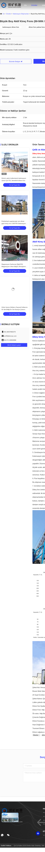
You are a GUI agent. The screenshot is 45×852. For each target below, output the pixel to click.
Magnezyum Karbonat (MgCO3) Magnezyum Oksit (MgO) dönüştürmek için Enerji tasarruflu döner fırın (14, 266)
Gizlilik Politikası (6, 845)
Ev (25, 5)
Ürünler (34, 5)
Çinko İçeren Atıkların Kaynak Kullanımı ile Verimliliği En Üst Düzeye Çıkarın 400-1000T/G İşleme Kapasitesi (15, 309)
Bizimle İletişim (15, 61)
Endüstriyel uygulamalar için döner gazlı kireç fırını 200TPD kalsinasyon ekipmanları (14, 223)
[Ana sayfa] (11, 5)
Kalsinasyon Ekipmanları (21, 14)
